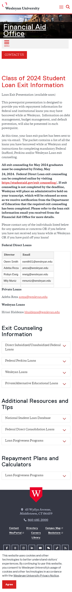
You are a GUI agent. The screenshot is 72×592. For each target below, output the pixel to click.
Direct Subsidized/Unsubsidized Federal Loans (33, 347)
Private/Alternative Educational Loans (31, 383)
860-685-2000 (38, 520)
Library (36, 537)
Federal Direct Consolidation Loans (29, 429)
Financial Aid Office (24, 30)
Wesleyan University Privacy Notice (36, 575)
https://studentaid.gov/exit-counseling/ (29, 183)
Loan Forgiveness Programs (24, 441)
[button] (61, 7)
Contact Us (14, 55)
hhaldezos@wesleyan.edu (42, 312)
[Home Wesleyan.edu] (21, 7)
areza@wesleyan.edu (33, 297)
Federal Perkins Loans (20, 361)
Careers (36, 532)
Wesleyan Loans (16, 372)
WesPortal (15, 532)
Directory (32, 527)
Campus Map (53, 527)
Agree (9, 584)
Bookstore (54, 532)
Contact (14, 527)
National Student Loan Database (28, 418)
